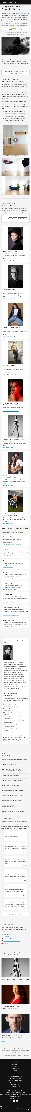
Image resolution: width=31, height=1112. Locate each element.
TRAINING (15, 1066)
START (15, 1062)
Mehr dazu (15, 1057)
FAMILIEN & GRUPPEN (15, 1088)
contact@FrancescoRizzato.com (12, 941)
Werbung (25, 218)
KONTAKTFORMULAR (15, 1098)
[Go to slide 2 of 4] (14, 56)
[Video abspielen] (15, 140)
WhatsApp (6, 936)
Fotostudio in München (20, 13)
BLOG (15, 1070)
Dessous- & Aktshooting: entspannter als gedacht (15, 979)
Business (15, 217)
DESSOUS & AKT (15, 1084)
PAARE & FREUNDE (15, 1086)
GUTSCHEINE (15, 1068)
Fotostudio (9, 71)
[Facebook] (14, 1101)
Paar (21, 218)
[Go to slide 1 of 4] (12, 56)
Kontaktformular (8, 938)
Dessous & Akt (15, 218)
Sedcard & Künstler (22, 217)
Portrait (10, 217)
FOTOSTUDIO (15, 1064)
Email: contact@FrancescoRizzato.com (15, 1092)
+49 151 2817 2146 (8, 934)
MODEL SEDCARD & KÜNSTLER (15, 1080)
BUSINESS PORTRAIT (15, 1078)
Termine (5, 20)
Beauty (10, 218)
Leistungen (16, 71)
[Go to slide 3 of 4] (16, 56)
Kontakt (20, 73)
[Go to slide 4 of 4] (18, 56)
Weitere (15, 220)
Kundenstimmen (13, 73)
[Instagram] (17, 1101)
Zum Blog (4, 1041)
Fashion (6, 218)
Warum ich (21, 71)
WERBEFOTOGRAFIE (15, 1082)
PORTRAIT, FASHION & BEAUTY (15, 1076)
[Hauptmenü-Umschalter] (27, 2)
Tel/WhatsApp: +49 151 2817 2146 (15, 1090)
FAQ (26, 71)
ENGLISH (15, 1074)
